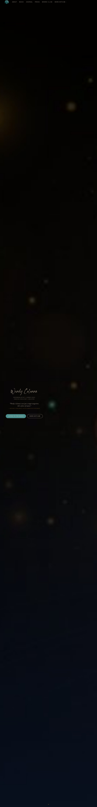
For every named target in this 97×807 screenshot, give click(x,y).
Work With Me (60, 2)
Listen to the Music (16, 416)
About (14, 2)
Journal (29, 2)
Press (37, 2)
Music (21, 2)
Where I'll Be (47, 2)
